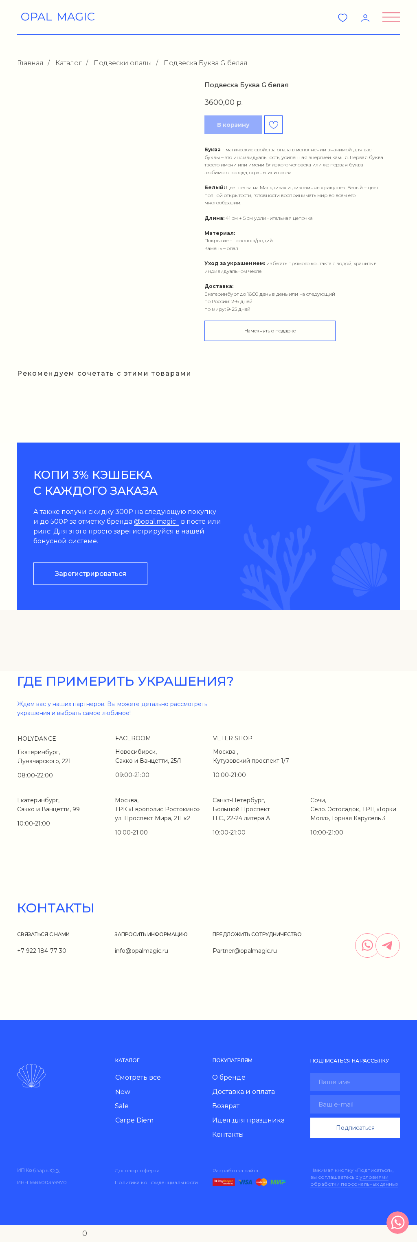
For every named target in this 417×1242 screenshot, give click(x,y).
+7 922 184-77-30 (41, 950)
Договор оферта (137, 1170)
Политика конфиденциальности (156, 1182)
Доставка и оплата (243, 1092)
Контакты (228, 1134)
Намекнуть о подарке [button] (270, 331)
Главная (30, 63)
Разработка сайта (235, 1170)
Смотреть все (138, 1077)
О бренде (229, 1077)
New (122, 1092)
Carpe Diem (134, 1120)
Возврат (225, 1106)
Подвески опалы (123, 63)
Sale (122, 1106)
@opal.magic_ (156, 521)
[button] (391, 17)
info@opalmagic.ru (141, 950)
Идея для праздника (248, 1120)
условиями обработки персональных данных (354, 1180)
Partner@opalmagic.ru (245, 950)
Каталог (68, 63)
